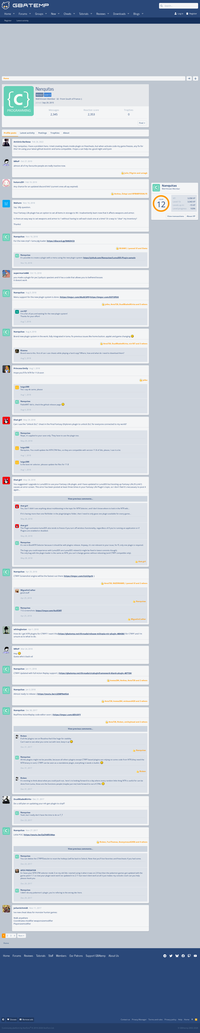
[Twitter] (123, 1028)
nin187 (23, 311)
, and (130, 194)
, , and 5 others (126, 304)
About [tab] (66, 132)
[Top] (192, 1019)
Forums (17, 955)
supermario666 (21, 273)
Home (6, 955)
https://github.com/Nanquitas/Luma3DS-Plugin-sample (109, 257)
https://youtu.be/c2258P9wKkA (53, 693)
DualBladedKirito (22, 799)
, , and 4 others (123, 842)
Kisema (23, 350)
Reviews (28, 955)
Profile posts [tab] (10, 132)
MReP (16, 161)
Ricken (23, 736)
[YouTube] (130, 1028)
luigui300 (24, 386)
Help (180, 1019)
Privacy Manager (139, 1019)
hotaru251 (19, 182)
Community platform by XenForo (28, 1028)
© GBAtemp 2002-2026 (188, 1028)
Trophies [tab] (54, 132)
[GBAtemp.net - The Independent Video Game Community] (25, 6)
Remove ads (27, 1019)
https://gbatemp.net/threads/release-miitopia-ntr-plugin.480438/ (91, 633)
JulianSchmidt (21, 908)
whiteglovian (20, 629)
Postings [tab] (42, 132)
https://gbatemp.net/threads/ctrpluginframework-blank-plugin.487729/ (95, 673)
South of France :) (74, 98)
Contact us (125, 1019)
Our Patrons (76, 955)
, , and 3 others (125, 343)
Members (61, 955)
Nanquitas (19, 236)
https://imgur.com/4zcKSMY (49, 610)
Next (20, 935)
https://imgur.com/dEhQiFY (67, 714)
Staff (50, 955)
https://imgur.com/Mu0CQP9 (74, 297)
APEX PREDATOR (28, 870)
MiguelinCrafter (27, 590)
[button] (13, 13)
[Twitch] (116, 1028)
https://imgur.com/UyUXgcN (78, 576)
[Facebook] (103, 1028)
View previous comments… (80, 498)
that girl (18, 419)
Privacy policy (170, 1019)
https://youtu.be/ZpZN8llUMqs (39, 834)
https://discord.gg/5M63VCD (61, 241)
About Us (114, 955)
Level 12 (47, 95)
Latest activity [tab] (27, 132)
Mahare (18, 202)
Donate (13, 1019)
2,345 (54, 114)
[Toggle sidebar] (189, 78)
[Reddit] (110, 1028)
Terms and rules (155, 1019)
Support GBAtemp (96, 955)
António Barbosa (22, 141)
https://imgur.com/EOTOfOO (104, 297)
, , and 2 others (125, 583)
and (135, 173)
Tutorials (40, 955)
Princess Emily (21, 368)
